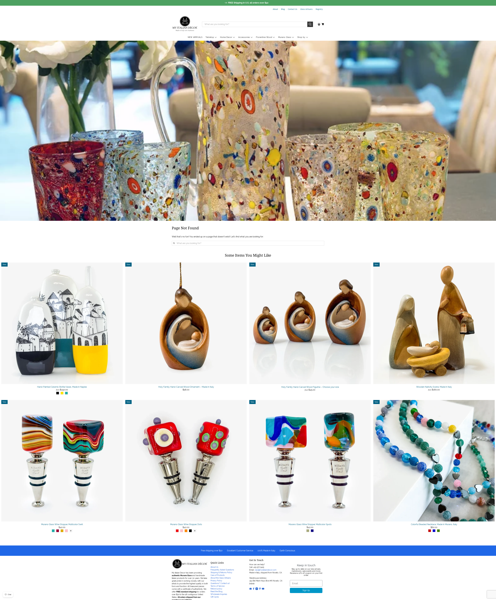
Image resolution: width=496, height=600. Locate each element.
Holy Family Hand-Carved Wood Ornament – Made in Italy (186, 387)
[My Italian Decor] (185, 24)
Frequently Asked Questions (222, 570)
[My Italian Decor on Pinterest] (260, 589)
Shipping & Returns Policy (221, 572)
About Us (214, 567)
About (275, 9)
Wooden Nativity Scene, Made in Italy (434, 387)
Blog (283, 9)
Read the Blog (216, 591)
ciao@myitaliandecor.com (265, 570)
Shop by (301, 37)
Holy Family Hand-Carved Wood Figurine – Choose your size (310, 387)
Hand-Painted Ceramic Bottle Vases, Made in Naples (62, 387)
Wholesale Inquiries (219, 594)
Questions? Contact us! (220, 583)
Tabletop (210, 37)
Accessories (244, 37)
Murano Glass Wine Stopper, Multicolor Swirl (62, 524)
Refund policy (216, 589)
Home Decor (226, 37)
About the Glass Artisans (221, 578)
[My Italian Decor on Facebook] (253, 589)
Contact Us (292, 9)
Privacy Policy (216, 581)
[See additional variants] (71, 531)
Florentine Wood (264, 37)
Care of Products (218, 575)
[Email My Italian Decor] (250, 589)
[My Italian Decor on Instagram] (256, 589)
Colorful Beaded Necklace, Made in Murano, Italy (434, 524)
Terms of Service (217, 586)
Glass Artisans (306, 9)
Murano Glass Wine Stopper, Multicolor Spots (310, 524)
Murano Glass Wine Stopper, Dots (186, 524)
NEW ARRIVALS (195, 37)
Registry (319, 9)
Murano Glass (284, 37)
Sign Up (306, 590)
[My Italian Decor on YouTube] (263, 589)
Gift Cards (215, 597)
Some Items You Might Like (248, 255)
